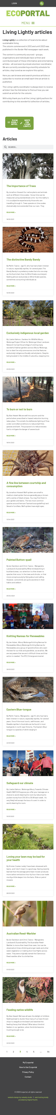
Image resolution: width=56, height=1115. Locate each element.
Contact (28, 1077)
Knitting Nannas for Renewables (25, 636)
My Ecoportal (28, 1062)
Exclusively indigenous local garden (28, 332)
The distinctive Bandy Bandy (23, 259)
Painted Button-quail (19, 559)
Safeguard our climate (20, 783)
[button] (42, 3)
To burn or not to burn (19, 409)
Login (14, 3)
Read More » (11, 212)
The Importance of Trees (21, 185)
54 (48, 1051)
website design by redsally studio (20, 1097)
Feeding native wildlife (20, 1009)
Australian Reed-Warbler (21, 933)
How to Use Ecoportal (28, 1067)
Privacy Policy (28, 1072)
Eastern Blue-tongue (19, 709)
